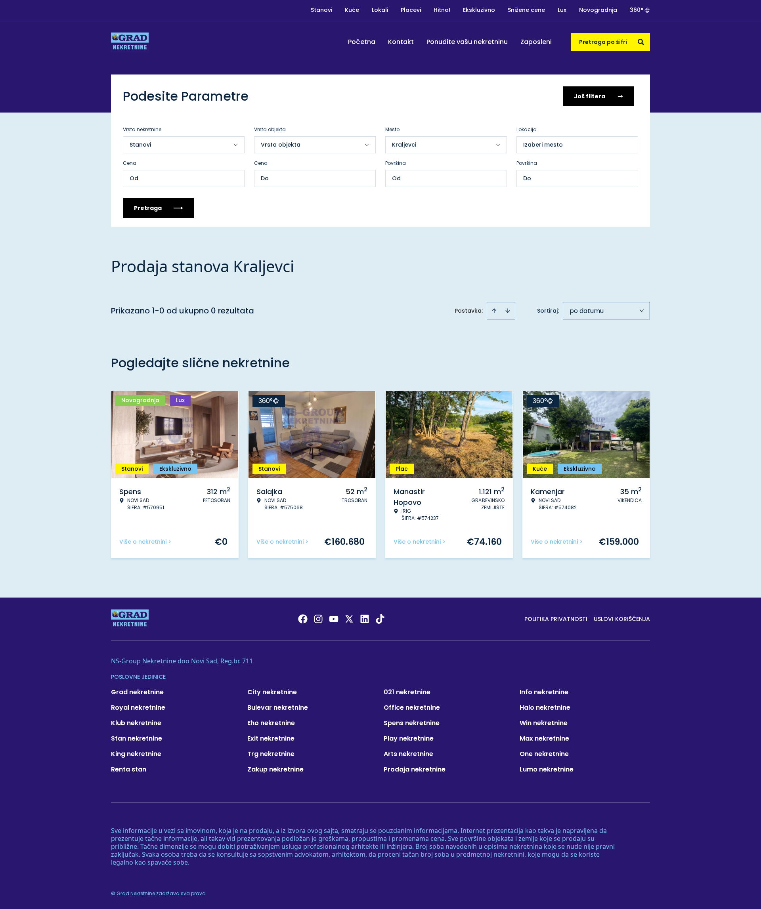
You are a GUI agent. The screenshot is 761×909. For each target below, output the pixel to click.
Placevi (411, 10)
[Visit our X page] (349, 619)
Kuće (352, 10)
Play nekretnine (409, 738)
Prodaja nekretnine (415, 769)
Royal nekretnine (138, 707)
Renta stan (128, 769)
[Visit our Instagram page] (318, 619)
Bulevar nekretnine (277, 707)
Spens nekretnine (412, 723)
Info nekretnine (544, 692)
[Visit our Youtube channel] (333, 619)
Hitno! (442, 10)
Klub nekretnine (136, 723)
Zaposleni (536, 41)
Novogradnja (598, 10)
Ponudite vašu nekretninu (467, 41)
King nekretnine (136, 753)
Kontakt (401, 41)
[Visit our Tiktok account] (380, 619)
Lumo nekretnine (547, 769)
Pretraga (148, 208)
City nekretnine (272, 692)
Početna (361, 41)
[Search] (641, 42)
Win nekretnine (544, 723)
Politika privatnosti (555, 619)
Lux (562, 10)
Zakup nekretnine (275, 769)
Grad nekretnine (137, 692)
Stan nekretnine (136, 738)
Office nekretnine (412, 707)
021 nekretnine (407, 692)
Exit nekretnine (270, 738)
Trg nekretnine (270, 753)
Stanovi (321, 10)
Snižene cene (526, 10)
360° (636, 10)
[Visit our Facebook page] (303, 619)
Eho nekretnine (271, 723)
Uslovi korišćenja (622, 619)
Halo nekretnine (545, 707)
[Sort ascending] (494, 311)
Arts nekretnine (408, 753)
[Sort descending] (508, 311)
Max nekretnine (544, 738)
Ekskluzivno (479, 10)
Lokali (380, 10)
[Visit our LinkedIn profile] (364, 619)
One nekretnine (544, 753)
